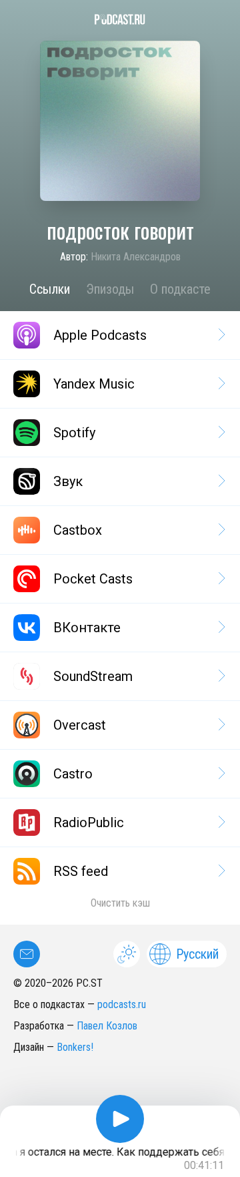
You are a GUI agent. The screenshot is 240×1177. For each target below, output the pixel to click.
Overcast (79, 725)
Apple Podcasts (100, 335)
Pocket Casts (93, 579)
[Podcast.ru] (120, 19)
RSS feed (80, 871)
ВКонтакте (87, 628)
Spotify (74, 433)
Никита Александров (136, 256)
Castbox (77, 530)
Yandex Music (94, 384)
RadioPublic (88, 822)
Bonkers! (75, 1047)
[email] (26, 954)
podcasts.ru (121, 1004)
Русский (197, 954)
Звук (68, 481)
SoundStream (93, 676)
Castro (73, 774)
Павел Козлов (107, 1025)
